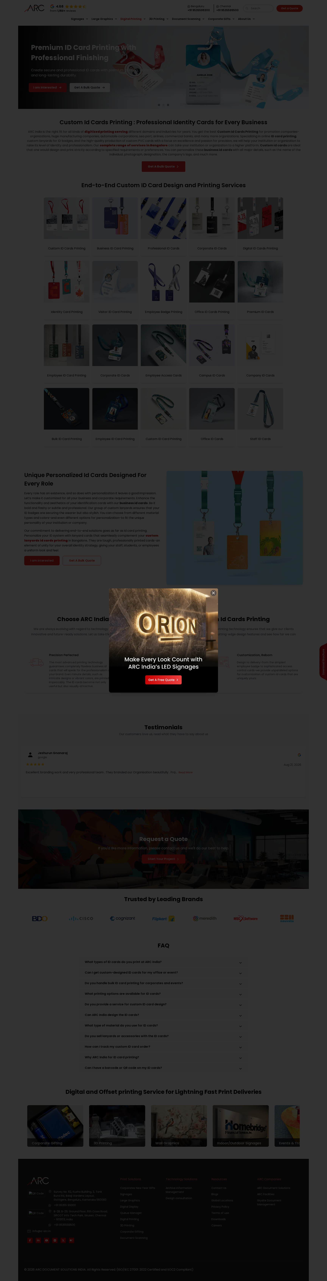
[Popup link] (163, 640)
